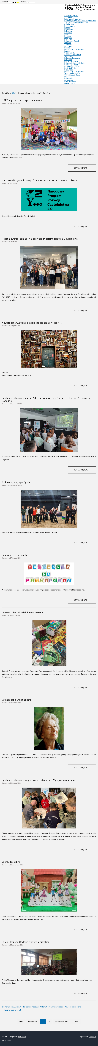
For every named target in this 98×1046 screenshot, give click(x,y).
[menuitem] (71, 16)
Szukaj (94, 2)
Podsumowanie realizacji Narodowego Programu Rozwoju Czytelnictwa (40, 238)
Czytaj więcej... (81, 168)
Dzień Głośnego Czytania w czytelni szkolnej (25, 942)
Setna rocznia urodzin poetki (17, 699)
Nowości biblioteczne (73, 1007)
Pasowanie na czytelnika (14, 555)
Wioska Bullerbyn (11, 862)
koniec (76, 1021)
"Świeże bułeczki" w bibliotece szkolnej (22, 612)
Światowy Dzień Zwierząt (11, 1007)
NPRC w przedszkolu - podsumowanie (22, 100)
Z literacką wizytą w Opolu (16, 482)
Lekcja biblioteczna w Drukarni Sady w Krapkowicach (43, 1007)
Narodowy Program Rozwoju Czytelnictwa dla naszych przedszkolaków (39, 180)
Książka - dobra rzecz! (12, 1010)
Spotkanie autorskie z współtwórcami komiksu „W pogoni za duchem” (38, 780)
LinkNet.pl (92, 1037)
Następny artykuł (61, 1021)
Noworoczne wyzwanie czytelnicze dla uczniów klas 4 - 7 (32, 322)
